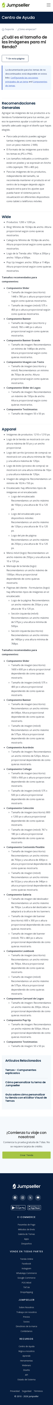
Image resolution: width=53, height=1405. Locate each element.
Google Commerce (26, 1277)
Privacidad (15, 1391)
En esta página (16, 58)
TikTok (26, 1287)
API (26, 1374)
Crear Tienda (26, 1155)
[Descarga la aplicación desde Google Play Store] (18, 1207)
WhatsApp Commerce (26, 1273)
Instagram (26, 1268)
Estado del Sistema (26, 1379)
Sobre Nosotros (26, 1307)
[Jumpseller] (26, 1186)
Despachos (26, 1243)
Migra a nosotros (27, 1351)
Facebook (26, 1263)
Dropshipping (26, 1292)
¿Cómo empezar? (27, 29)
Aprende (26, 1355)
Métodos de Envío (26, 1229)
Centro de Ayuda (26, 1346)
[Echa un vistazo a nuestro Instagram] (23, 1198)
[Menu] (48, 5)
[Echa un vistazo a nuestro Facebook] (15, 1198)
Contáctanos (26, 1331)
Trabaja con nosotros (26, 1312)
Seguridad (26, 1391)
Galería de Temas (26, 1234)
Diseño (26, 1370)
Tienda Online (26, 1259)
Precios (26, 1316)
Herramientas (26, 1360)
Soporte (9, 29)
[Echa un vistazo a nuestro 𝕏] (30, 1198)
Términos (38, 1391)
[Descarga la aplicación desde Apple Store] (34, 1207)
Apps (26, 1239)
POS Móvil (26, 1282)
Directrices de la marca (26, 1326)
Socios (26, 1321)
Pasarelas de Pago (26, 1224)
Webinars (26, 1365)
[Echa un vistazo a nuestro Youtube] (38, 1198)
